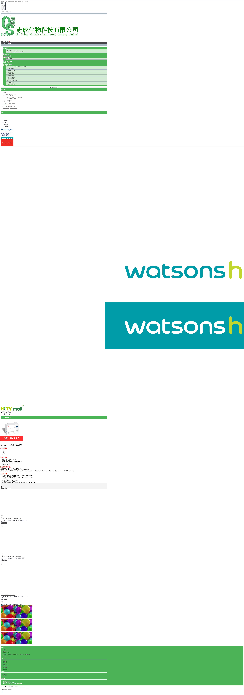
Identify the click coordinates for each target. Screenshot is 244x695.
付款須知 (5, 649)
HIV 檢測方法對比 (10, 68)
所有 (5, 92)
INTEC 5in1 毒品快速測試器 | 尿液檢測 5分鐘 (11, 518)
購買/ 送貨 (5, 651)
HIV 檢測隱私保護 (10, 75)
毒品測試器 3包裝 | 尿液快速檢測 (8, 595)
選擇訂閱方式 (6, 666)
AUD (4, 5)
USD (4, 9)
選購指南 (5, 669)
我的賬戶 (5, 661)
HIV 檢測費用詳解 (10, 72)
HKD (4, 7)
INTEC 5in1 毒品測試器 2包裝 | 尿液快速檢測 (11, 556)
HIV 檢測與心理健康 (10, 77)
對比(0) (2, 486)
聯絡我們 (5, 676)
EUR (4, 6)
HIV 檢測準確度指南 (10, 70)
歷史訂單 (5, 662)
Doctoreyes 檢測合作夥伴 (11, 80)
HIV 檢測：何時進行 (10, 84)
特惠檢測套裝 (9, 58)
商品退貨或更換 (6, 652)
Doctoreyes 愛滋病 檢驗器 (12, 50)
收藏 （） (5, 664)
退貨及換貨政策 (6, 656)
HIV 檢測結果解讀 (10, 73)
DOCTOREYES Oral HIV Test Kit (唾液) (15, 51)
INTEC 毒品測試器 (55, 87)
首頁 (50, 87)
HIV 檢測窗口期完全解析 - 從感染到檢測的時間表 (17, 67)
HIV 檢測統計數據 (10, 79)
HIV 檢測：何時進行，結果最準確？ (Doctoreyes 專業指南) (16, 654)
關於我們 (5, 674)
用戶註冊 (5, 667)
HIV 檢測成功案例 (10, 82)
